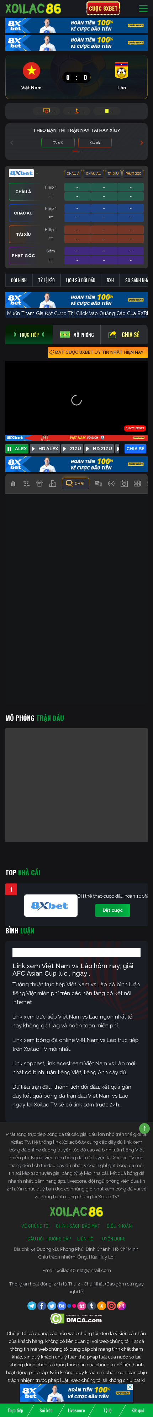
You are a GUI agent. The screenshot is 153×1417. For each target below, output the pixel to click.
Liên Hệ (85, 1239)
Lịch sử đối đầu (80, 280)
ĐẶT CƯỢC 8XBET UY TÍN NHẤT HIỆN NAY (99, 352)
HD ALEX (48, 448)
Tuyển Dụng (113, 1239)
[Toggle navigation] (143, 8)
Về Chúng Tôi (35, 1226)
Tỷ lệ (107, 1410)
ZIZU (75, 448)
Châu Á (73, 173)
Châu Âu (93, 173)
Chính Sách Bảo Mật (78, 1226)
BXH (110, 280)
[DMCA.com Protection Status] (76, 1318)
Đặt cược (112, 910)
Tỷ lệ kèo (46, 280)
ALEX (21, 448)
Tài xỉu (113, 173)
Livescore (76, 1410)
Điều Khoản (119, 1226)
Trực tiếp (15, 1410)
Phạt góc (133, 173)
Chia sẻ (130, 334)
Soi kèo (46, 1410)
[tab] (29, 334)
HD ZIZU (102, 448)
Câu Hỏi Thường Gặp (49, 1239)
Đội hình (19, 280)
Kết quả (138, 1410)
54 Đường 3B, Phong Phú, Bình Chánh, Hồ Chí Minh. (84, 1249)
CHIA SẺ (135, 448)
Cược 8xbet (103, 8)
